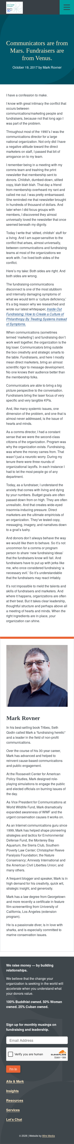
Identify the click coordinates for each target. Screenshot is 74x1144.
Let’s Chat (14, 1119)
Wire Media (48, 1135)
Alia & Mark (15, 1081)
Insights (12, 1090)
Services (13, 1110)
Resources (14, 1100)
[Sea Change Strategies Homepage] (14, 7)
